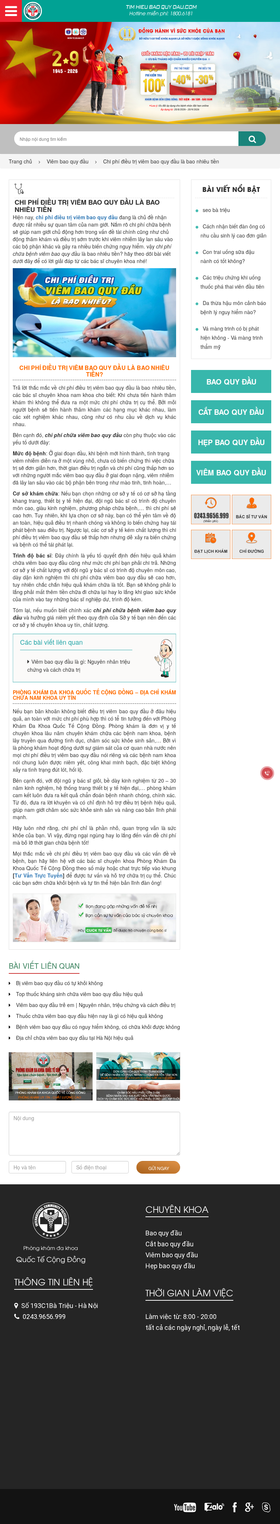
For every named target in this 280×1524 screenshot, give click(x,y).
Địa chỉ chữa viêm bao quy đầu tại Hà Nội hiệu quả (74, 1037)
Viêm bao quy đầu (68, 161)
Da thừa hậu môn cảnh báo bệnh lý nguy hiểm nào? (233, 307)
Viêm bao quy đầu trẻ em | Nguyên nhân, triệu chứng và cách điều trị (95, 1004)
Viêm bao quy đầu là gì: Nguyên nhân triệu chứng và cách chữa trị (78, 665)
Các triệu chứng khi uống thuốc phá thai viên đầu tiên (232, 282)
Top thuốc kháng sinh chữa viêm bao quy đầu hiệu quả (79, 994)
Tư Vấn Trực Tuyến (39, 875)
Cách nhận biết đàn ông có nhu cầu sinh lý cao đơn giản (234, 231)
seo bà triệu (216, 209)
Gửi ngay (158, 1168)
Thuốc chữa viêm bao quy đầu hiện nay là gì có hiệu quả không (89, 1015)
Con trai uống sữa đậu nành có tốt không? (227, 256)
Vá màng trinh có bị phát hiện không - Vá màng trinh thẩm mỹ (232, 337)
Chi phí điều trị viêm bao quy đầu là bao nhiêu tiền (161, 161)
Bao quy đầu (231, 381)
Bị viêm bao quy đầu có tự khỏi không (59, 983)
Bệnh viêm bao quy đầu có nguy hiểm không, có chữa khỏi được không (98, 1026)
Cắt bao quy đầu (231, 411)
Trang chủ (20, 161)
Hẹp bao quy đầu (231, 442)
